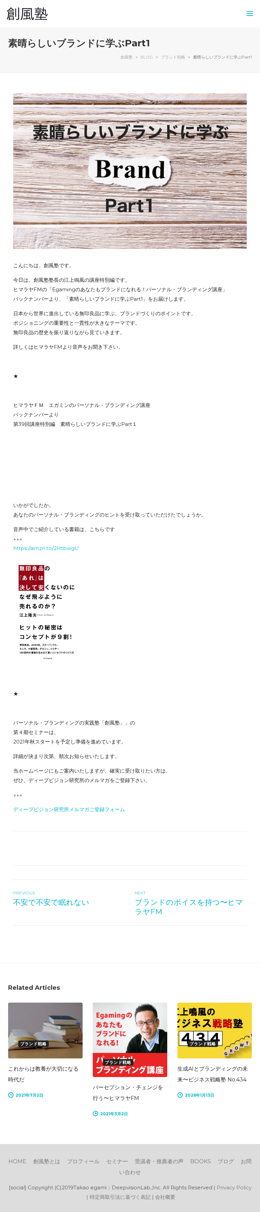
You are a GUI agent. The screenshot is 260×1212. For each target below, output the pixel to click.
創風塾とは (46, 1161)
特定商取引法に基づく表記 (120, 1197)
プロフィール (83, 1161)
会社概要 (165, 1197)
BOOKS (200, 1161)
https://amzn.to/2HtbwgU (46, 548)
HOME (17, 1161)
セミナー (117, 1161)
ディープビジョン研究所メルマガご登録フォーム (69, 809)
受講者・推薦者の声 (159, 1161)
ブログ (226, 1161)
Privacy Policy (234, 1187)
